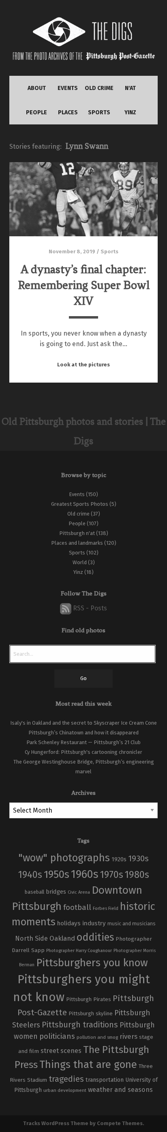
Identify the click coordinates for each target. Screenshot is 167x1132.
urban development (64, 1090)
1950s (56, 874)
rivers (128, 1036)
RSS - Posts (89, 608)
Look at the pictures (83, 365)
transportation (105, 1079)
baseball (34, 892)
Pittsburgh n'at (77, 533)
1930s (138, 858)
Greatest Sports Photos (79, 504)
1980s (137, 874)
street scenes (61, 1051)
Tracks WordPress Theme (55, 1123)
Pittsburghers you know (92, 963)
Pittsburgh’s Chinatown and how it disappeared (83, 733)
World (80, 562)
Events (77, 494)
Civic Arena (79, 892)
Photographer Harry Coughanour (79, 950)
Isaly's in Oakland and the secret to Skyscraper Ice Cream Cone (83, 723)
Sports (109, 251)
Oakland (62, 938)
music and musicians (131, 924)
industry (94, 923)
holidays (69, 923)
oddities (95, 937)
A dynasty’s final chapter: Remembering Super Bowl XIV (84, 285)
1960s (84, 874)
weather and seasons (120, 1089)
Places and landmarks (77, 543)
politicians (57, 1036)
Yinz (78, 572)
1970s (111, 874)
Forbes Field (105, 908)
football (77, 907)
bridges (56, 891)
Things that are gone (88, 1064)
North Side (31, 938)
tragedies (66, 1079)
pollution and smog (97, 1037)
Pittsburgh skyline (91, 1013)
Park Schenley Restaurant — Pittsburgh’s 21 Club (83, 742)
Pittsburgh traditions (80, 1024)
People (77, 523)
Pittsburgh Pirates (88, 999)
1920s (118, 859)
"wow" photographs (64, 858)
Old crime (78, 514)
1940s (30, 874)
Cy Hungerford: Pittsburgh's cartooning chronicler (83, 752)
